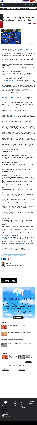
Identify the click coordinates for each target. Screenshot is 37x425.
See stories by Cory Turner (11, 267)
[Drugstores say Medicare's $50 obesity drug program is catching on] (4, 345)
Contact (15, 403)
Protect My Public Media (31, 403)
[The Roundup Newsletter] (18, 302)
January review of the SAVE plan (9, 80)
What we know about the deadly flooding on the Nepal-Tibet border (12, 339)
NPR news (15, 255)
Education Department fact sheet (14, 115)
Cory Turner (8, 263)
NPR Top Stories (22, 255)
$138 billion (4, 86)
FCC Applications (31, 401)
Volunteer (26, 1)
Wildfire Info (1, 24)
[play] (2, 4)
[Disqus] (18, 385)
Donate (33, 1)
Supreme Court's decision (8, 237)
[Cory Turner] (3, 264)
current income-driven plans (8, 97)
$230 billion (20, 86)
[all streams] (35, 5)
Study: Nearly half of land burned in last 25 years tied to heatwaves (19, 332)
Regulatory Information (23, 407)
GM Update (1, 17)
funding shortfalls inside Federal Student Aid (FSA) (24, 180)
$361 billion (15, 87)
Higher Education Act (23, 243)
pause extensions (12, 173)
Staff (22, 404)
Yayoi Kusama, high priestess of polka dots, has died (16, 325)
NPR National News (7, 255)
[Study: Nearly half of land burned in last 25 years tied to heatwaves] (4, 334)
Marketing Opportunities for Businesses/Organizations (24, 402)
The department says (6, 73)
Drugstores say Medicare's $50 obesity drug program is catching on (19, 343)
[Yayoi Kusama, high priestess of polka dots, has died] (4, 327)
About (15, 401)
